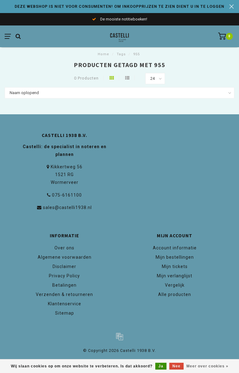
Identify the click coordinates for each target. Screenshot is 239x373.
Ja (160, 366)
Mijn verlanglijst (174, 275)
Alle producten (174, 294)
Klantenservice (64, 303)
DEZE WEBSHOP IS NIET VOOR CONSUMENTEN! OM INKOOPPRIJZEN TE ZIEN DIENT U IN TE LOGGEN (119, 6)
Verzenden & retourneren (64, 294)
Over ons (64, 247)
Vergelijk (175, 285)
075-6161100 (67, 195)
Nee (176, 366)
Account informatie (175, 247)
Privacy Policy (64, 275)
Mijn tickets (175, 266)
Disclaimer (64, 266)
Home (103, 54)
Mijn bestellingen (175, 257)
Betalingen (64, 285)
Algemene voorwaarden (64, 257)
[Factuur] (119, 336)
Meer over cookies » (207, 366)
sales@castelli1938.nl (67, 207)
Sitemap (64, 313)
